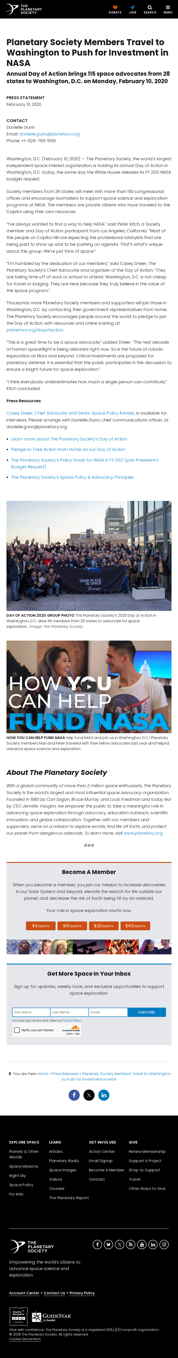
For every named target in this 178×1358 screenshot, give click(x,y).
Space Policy (21, 1185)
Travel (134, 1179)
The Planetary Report (69, 1198)
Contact (97, 1179)
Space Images (62, 1170)
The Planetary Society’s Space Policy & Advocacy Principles (72, 477)
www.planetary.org (143, 833)
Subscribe (146, 1012)
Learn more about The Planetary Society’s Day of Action (69, 439)
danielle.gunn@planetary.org (49, 134)
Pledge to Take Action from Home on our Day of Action (68, 449)
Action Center (102, 1151)
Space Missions (23, 1166)
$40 (135, 926)
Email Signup (101, 1160)
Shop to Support (144, 1170)
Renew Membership (147, 1151)
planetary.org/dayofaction (34, 330)
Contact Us (54, 1293)
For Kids (16, 1194)
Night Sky (17, 1175)
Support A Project (145, 1160)
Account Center (24, 1293)
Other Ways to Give (147, 1188)
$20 (104, 926)
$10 (72, 926)
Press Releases (65, 1073)
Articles (56, 1151)
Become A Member (106, 1170)
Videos (55, 1179)
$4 (41, 926)
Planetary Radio (64, 1160)
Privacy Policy (71, 1020)
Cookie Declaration (25, 1339)
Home (43, 1073)
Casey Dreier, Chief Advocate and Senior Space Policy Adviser (70, 413)
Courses (57, 1188)
